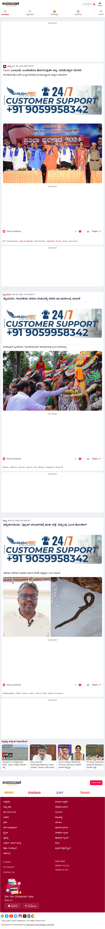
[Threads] (29, 916)
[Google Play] (31, 905)
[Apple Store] (13, 905)
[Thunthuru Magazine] (84, 792)
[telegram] (15, 916)
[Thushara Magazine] (59, 792)
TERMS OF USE (61, 870)
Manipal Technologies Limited (40, 925)
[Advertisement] (52, 43)
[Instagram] (20, 916)
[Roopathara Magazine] (34, 792)
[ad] (54, 100)
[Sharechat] (33, 916)
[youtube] (11, 916)
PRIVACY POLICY (62, 866)
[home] (11, 4)
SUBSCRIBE (96, 783)
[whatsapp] (2, 916)
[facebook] (6, 916)
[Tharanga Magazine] (9, 792)
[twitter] (24, 916)
